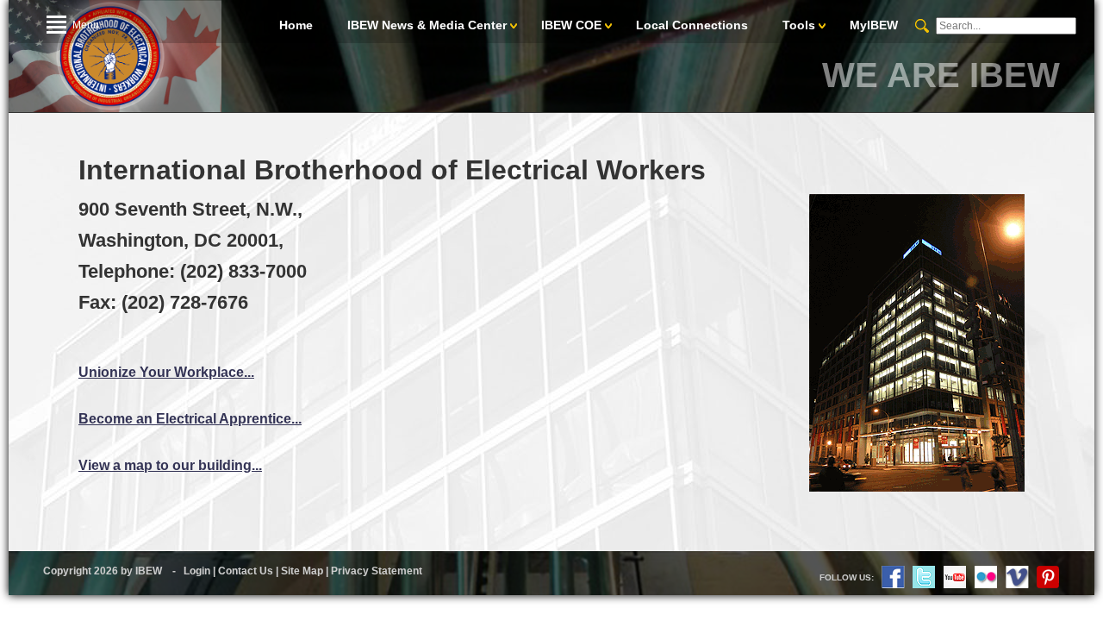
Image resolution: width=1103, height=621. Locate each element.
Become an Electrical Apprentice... (190, 418)
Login (197, 571)
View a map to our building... (170, 465)
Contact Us (245, 571)
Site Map (302, 571)
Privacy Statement (376, 571)
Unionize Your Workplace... (166, 372)
